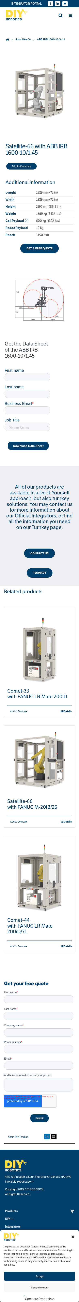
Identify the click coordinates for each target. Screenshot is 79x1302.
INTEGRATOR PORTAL (26, 3)
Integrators (13, 1226)
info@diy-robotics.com (19, 1181)
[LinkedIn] (47, 1136)
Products (11, 1211)
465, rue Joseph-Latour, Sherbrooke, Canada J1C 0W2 (38, 1177)
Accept (39, 1276)
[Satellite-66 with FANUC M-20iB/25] (39, 760)
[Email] (54, 1136)
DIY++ (9, 1219)
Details (68, 711)
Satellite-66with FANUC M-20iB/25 (32, 804)
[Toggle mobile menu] (71, 15)
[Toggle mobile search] (61, 15)
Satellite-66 (23, 39)
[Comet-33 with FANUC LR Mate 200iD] (39, 645)
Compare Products (38, 1299)
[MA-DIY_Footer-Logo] (16, 1161)
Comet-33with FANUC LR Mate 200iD (37, 694)
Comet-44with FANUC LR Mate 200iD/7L (30, 926)
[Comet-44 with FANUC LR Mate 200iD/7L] (39, 874)
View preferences (40, 1287)
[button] (73, 1237)
